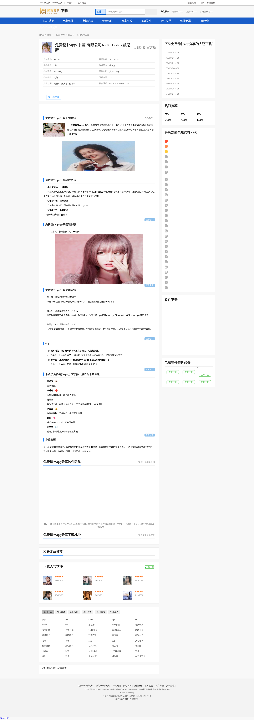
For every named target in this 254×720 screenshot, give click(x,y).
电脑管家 (92, 656)
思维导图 (46, 635)
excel (90, 619)
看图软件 (69, 635)
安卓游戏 (127, 20)
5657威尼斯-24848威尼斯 (51, 3)
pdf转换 (205, 20)
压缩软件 (69, 646)
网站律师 (127, 686)
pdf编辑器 (116, 630)
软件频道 (82, 3)
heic (90, 641)
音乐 (67, 656)
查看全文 (149, 220)
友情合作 (138, 686)
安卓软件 (107, 20)
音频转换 (92, 646)
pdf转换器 (92, 651)
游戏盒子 (116, 635)
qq (136, 619)
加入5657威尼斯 (103, 686)
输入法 (115, 646)
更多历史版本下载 (146, 535)
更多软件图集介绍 (146, 462)
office (44, 625)
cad (66, 625)
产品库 (70, 3)
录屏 (44, 641)
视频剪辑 (69, 630)
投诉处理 (170, 686)
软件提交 (149, 686)
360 (66, 619)
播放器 (91, 625)
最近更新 (192, 3)
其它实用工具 (83, 35)
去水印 (138, 646)
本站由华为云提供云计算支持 (127, 699)
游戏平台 (139, 630)
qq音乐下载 (140, 656)
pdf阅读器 (92, 630)
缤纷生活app (191, 11)
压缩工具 (139, 635)
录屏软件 (46, 630)
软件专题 (185, 20)
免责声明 (160, 686)
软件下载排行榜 (208, 3)
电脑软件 (68, 20)
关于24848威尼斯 (85, 686)
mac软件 (146, 20)
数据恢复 (92, 635)
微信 (44, 619)
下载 (64, 11)
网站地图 (117, 686)
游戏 (67, 651)
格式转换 (139, 625)
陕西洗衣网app (206, 11)
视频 (67, 641)
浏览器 (45, 651)
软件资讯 (166, 20)
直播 (137, 651)
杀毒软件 (116, 625)
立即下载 (173, 372)
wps (113, 619)
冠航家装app (177, 11)
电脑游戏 (87, 20)
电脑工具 (70, 35)
